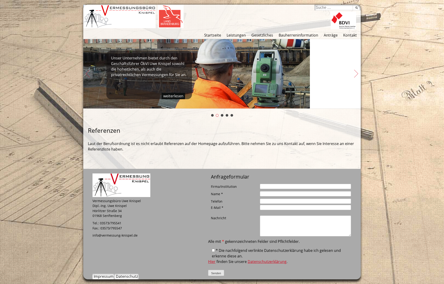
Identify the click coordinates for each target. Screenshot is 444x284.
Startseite (212, 35)
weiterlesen (173, 96)
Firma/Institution (224, 186)
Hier (212, 261)
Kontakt (350, 35)
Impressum (104, 276)
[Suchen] (356, 7)
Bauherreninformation (298, 35)
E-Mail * (217, 207)
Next (356, 73)
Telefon (216, 201)
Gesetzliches (262, 35)
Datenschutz (127, 276)
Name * (217, 194)
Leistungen (236, 35)
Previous (87, 73)
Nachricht (218, 218)
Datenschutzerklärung (267, 261)
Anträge (331, 35)
